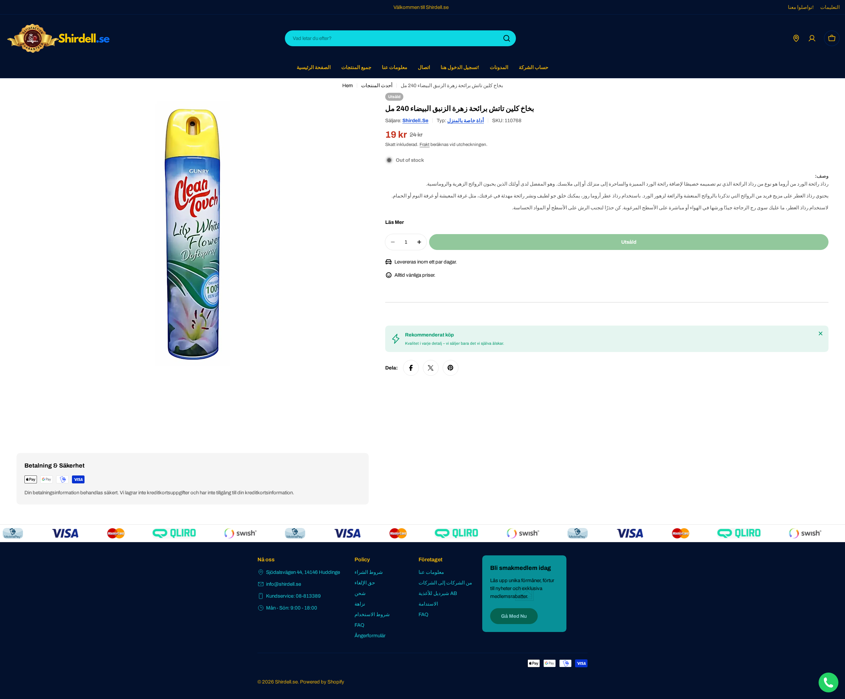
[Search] (507, 38)
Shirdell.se (415, 120)
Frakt (424, 144)
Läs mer (394, 222)
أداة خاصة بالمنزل (465, 120)
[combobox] (400, 38)
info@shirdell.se (283, 584)
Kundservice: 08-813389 (293, 596)
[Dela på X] (431, 368)
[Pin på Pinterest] (450, 368)
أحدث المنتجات (376, 85)
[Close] (820, 333)
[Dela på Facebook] (411, 368)
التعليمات (830, 7)
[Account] (812, 38)
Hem (347, 85)
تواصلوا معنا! (801, 7)
